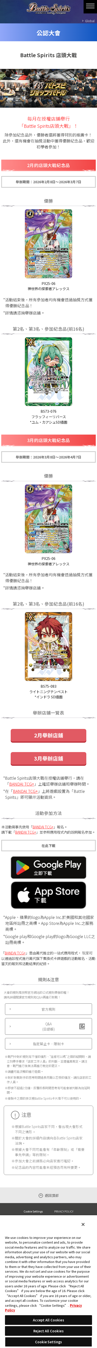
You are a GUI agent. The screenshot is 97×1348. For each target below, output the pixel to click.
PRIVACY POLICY (63, 1211)
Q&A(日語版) (48, 1026)
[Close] (83, 1224)
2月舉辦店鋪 (48, 735)
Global (90, 20)
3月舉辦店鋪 (48, 758)
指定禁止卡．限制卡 (48, 1043)
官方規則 (48, 1009)
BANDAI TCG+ (21, 784)
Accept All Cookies (48, 1320)
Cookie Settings (33, 1211)
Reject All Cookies (48, 1331)
